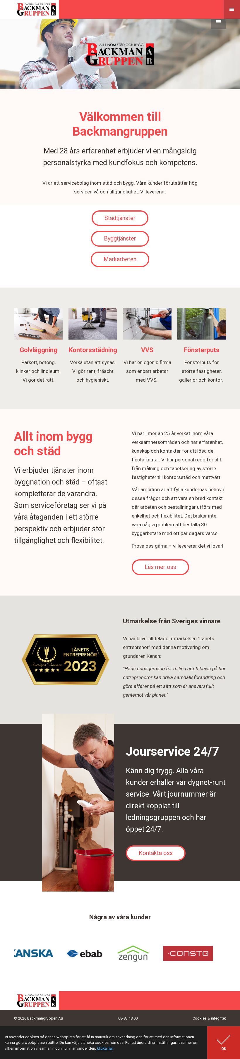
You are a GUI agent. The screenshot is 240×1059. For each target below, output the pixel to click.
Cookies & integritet (209, 1018)
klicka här (105, 1048)
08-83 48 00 (128, 1018)
